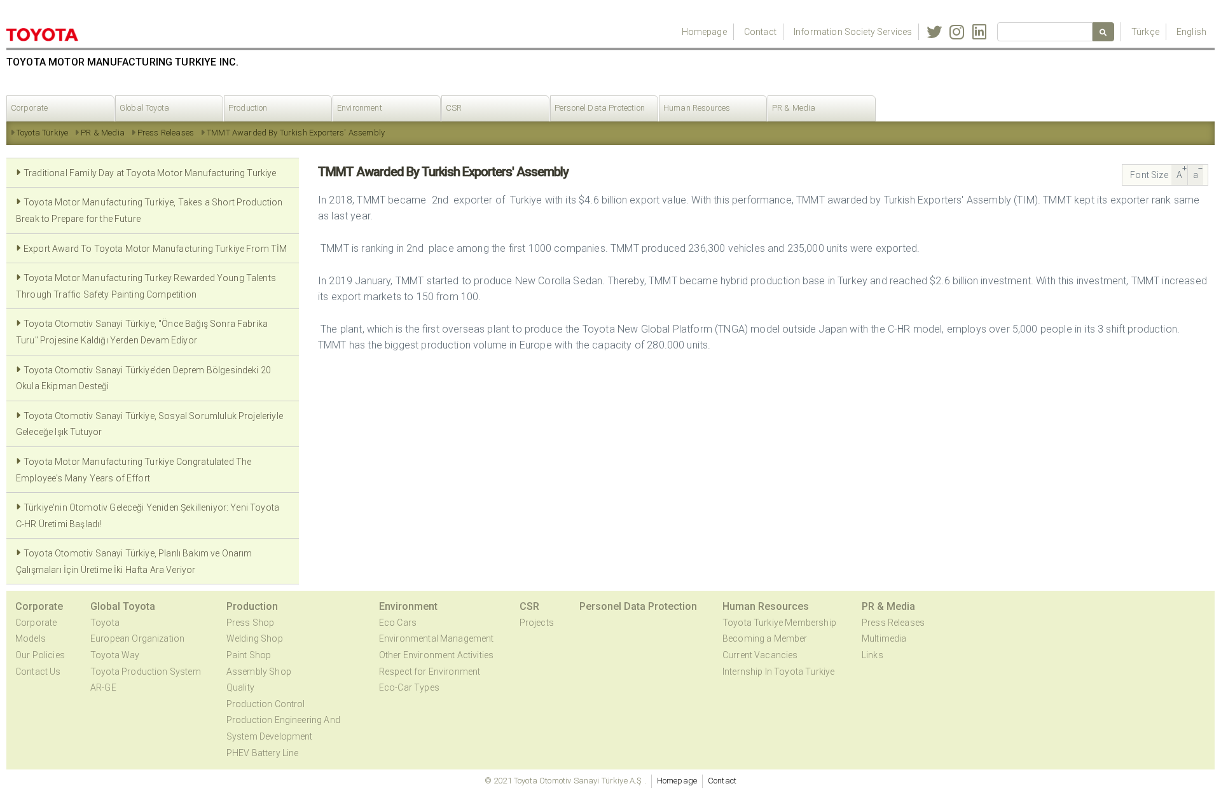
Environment (359, 108)
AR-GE (103, 687)
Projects (537, 622)
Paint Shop (249, 655)
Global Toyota (144, 108)
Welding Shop (254, 638)
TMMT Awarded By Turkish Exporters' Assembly (296, 132)
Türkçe (1145, 32)
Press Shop (250, 622)
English (1191, 32)
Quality (240, 687)
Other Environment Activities (436, 655)
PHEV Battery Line (262, 753)
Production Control (265, 704)
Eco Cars (398, 622)
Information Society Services (853, 32)
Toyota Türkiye (42, 132)
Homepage (704, 32)
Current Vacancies (760, 655)
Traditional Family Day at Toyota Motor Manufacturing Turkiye (150, 173)
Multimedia (884, 638)
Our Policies (40, 655)
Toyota (105, 622)
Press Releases (165, 132)
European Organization (137, 638)
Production (248, 108)
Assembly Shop (258, 671)
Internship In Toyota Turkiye (778, 671)
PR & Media (794, 108)
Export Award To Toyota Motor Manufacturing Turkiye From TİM (155, 249)
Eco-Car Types (409, 687)
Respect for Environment (430, 671)
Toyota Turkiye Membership (779, 622)
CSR (454, 108)
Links (872, 655)
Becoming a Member (765, 638)
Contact (760, 32)
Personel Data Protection (600, 108)
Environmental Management (436, 638)
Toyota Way (115, 655)
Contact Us (38, 671)
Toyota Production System (145, 671)
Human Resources (696, 108)
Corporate (29, 108)
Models (30, 638)
